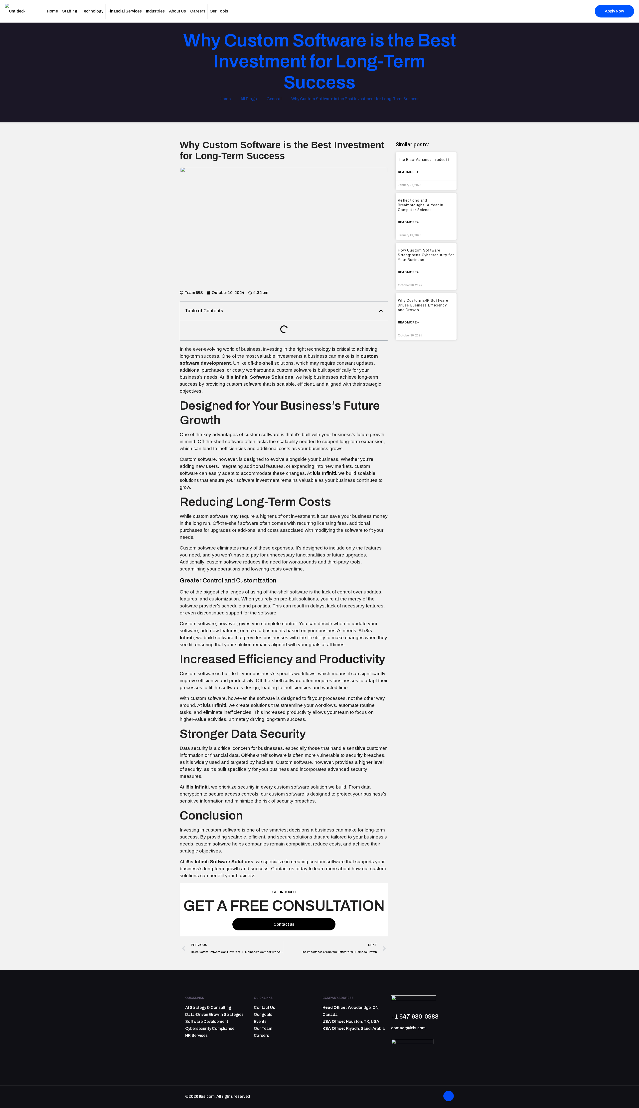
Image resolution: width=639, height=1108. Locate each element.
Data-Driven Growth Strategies (214, 1014)
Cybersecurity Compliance (209, 1028)
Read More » (408, 172)
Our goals (263, 1014)
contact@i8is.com (408, 1028)
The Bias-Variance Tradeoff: (425, 159)
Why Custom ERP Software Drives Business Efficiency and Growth (423, 305)
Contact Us (264, 1007)
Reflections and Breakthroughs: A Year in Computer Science (420, 205)
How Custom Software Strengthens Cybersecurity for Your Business (426, 255)
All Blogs (248, 99)
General (274, 99)
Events (260, 1021)
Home (225, 99)
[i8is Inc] (21, 11)
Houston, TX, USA (362, 1021)
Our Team (263, 1028)
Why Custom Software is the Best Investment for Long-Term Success (355, 99)
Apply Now (614, 11)
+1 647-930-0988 (415, 1016)
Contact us (284, 924)
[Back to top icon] (448, 1096)
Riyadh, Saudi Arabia (365, 1028)
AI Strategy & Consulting (208, 1007)
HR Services (196, 1035)
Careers (261, 1035)
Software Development (206, 1021)
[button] (381, 311)
